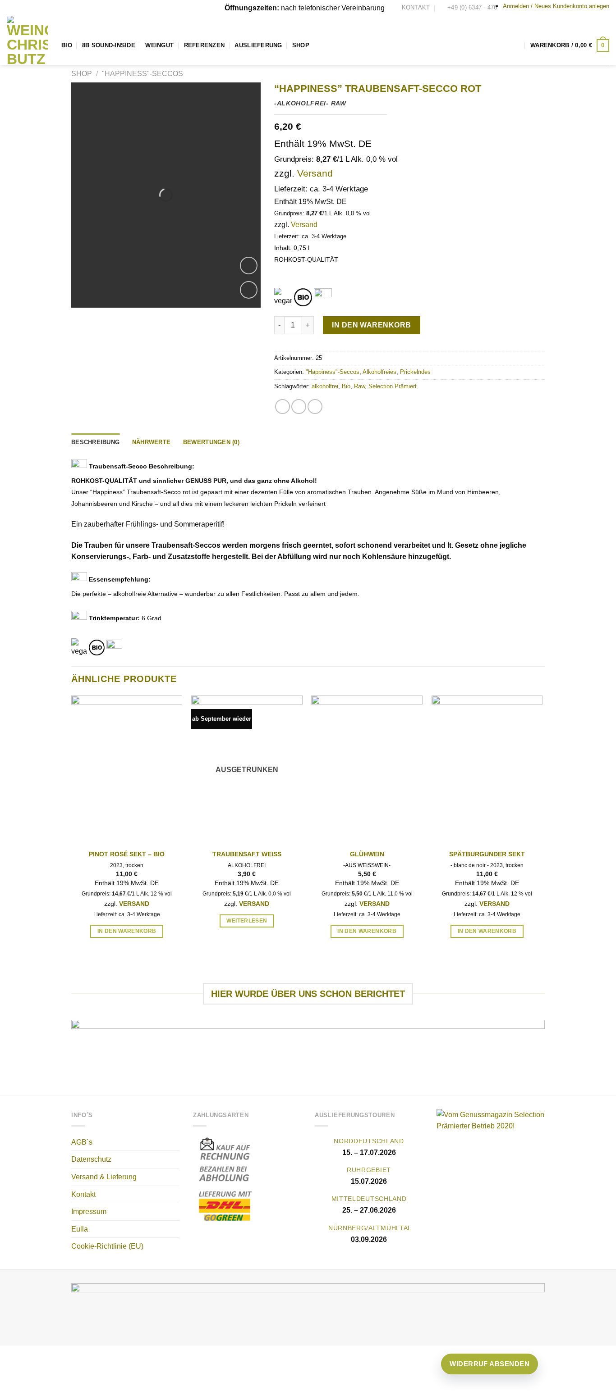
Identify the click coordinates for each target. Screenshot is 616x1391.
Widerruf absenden (489, 1364)
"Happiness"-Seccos (142, 73)
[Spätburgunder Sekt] (487, 770)
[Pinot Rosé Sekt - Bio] (127, 770)
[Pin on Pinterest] (315, 406)
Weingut (159, 45)
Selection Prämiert (392, 386)
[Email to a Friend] (298, 406)
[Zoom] (248, 265)
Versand (315, 173)
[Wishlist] (248, 290)
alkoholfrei (325, 386)
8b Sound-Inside (108, 45)
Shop (300, 45)
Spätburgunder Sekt (487, 854)
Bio (66, 45)
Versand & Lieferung (104, 1177)
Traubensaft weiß (246, 854)
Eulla (79, 1229)
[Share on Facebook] (282, 406)
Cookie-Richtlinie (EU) (107, 1246)
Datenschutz (91, 1159)
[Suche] (516, 45)
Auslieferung (258, 45)
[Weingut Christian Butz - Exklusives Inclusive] (27, 40)
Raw (359, 386)
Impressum (88, 1211)
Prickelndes (415, 371)
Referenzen (204, 45)
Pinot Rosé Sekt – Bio (127, 854)
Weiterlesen (246, 920)
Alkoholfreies (379, 371)
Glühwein (367, 854)
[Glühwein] (367, 770)
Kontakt (83, 1194)
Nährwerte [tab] (151, 442)
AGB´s (81, 1142)
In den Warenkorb (371, 325)
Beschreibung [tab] (95, 442)
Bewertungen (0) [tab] (211, 442)
